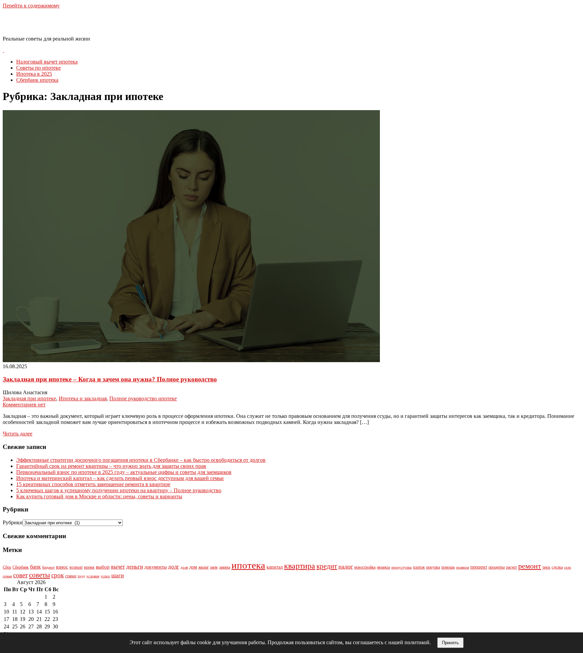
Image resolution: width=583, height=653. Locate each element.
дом (193, 567)
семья (7, 576)
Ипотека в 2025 (34, 74)
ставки (70, 576)
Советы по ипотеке (38, 68)
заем (214, 567)
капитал (275, 567)
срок (57, 575)
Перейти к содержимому (31, 5)
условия (92, 576)
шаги (117, 575)
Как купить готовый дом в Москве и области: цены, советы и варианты (99, 496)
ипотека (248, 565)
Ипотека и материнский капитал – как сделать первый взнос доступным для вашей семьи (120, 478)
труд (81, 576)
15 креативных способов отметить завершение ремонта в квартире (93, 484)
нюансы (383, 567)
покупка (433, 567)
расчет (511, 567)
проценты (497, 567)
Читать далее (17, 433)
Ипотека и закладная (83, 398)
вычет (118, 567)
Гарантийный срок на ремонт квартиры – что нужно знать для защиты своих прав (111, 466)
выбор (103, 567)
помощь (448, 567)
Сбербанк (20, 567)
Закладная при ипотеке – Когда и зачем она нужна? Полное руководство (110, 379)
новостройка (365, 567)
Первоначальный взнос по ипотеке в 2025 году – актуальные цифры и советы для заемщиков (123, 472)
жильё (203, 567)
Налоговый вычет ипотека (47, 62)
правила (462, 567)
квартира (299, 565)
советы (39, 575)
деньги (134, 566)
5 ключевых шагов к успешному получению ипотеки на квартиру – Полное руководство (118, 490)
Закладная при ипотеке (29, 398)
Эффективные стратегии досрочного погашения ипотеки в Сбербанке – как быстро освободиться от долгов (141, 460)
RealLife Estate (38, 22)
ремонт (529, 566)
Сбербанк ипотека (37, 80)
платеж (419, 567)
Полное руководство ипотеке (143, 398)
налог (345, 566)
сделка (557, 567)
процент (478, 567)
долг (173, 566)
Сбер (7, 567)
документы (155, 567)
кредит (326, 566)
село (567, 567)
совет (20, 575)
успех (105, 576)
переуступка (401, 567)
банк (35, 567)
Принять (450, 642)
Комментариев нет (24, 404)
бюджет (48, 567)
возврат (76, 567)
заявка (224, 567)
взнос (62, 567)
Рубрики (13, 522)
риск (546, 567)
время (89, 567)
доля (184, 567)
